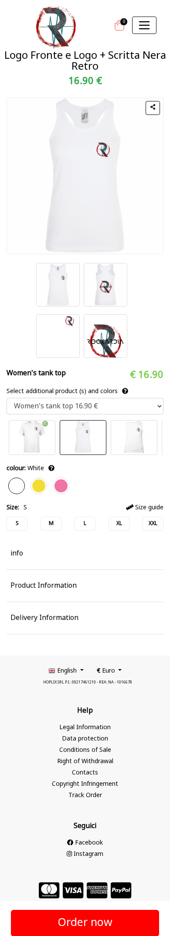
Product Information (43, 586)
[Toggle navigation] (144, 25)
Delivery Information (44, 618)
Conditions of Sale (85, 750)
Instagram (87, 854)
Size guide (148, 507)
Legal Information (85, 727)
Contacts (85, 773)
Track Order (85, 795)
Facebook (88, 843)
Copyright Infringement (85, 784)
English (66, 671)
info (16, 554)
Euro (107, 671)
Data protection (85, 739)
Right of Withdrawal (85, 761)
